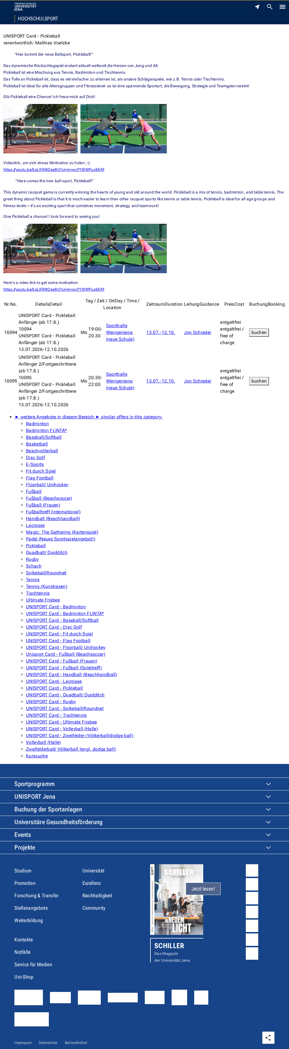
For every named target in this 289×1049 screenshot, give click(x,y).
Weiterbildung (28, 920)
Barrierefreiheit (76, 1043)
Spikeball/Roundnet (46, 572)
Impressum (23, 1043)
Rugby (32, 559)
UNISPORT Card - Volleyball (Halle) (62, 728)
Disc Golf (35, 457)
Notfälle (22, 952)
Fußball (33, 491)
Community (94, 908)
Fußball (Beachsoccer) (49, 498)
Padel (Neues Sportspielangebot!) (60, 539)
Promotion (25, 883)
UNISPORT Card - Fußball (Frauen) (61, 661)
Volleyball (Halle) (43, 742)
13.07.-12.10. (160, 332)
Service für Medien (33, 964)
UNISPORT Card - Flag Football (58, 640)
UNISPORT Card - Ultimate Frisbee (61, 722)
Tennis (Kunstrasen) (46, 586)
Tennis (33, 579)
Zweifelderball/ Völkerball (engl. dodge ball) (71, 749)
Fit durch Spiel (41, 471)
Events (22, 834)
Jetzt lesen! (203, 889)
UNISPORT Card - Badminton (56, 606)
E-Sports (35, 464)
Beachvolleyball (42, 450)
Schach (33, 566)
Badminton (37, 423)
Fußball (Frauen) (43, 505)
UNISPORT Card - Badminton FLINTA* (65, 613)
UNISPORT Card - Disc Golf (54, 627)
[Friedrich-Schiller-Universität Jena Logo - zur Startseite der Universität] (25, 7)
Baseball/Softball (44, 437)
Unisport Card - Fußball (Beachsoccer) (65, 654)
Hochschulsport (38, 18)
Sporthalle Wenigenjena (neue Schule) (120, 332)
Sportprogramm (34, 783)
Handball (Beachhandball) (53, 518)
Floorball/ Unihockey (47, 484)
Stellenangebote (31, 908)
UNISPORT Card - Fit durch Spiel (59, 634)
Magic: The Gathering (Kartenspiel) (62, 532)
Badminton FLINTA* (46, 430)
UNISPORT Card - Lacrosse (54, 681)
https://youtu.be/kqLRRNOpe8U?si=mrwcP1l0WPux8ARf (53, 169)
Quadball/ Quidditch (46, 552)
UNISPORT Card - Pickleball (54, 688)
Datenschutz (48, 1043)
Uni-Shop (24, 977)
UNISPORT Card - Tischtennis (56, 715)
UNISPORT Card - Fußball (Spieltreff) (64, 667)
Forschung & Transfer (36, 895)
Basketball (37, 444)
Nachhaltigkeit (97, 895)
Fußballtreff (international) (53, 511)
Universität (93, 871)
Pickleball (36, 545)
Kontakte (23, 939)
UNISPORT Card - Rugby (51, 701)
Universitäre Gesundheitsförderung (58, 822)
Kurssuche (37, 756)
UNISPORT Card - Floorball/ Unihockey (66, 647)
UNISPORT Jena (34, 796)
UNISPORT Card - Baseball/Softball (62, 620)
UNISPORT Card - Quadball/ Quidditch (65, 695)
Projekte (24, 847)
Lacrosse (35, 525)
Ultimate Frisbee (43, 600)
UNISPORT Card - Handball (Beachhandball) (71, 674)
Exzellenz (91, 883)
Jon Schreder (197, 332)
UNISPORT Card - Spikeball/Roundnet (65, 708)
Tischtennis (38, 593)
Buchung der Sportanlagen (48, 809)
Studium (22, 871)
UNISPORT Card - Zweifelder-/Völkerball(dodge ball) (79, 735)
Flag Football (39, 478)
